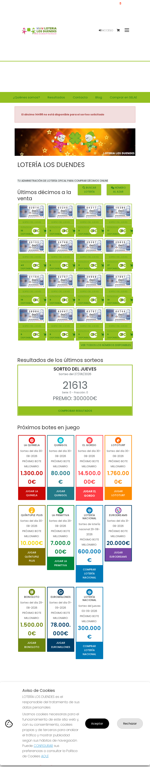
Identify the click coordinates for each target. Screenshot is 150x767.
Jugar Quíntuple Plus (32, 557)
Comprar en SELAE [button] (123, 97)
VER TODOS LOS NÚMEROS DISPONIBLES (106, 345)
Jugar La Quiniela (31, 493)
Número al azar (119, 189)
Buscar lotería (90, 189)
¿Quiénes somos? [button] (26, 97)
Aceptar (97, 723)
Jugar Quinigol (60, 493)
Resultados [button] (56, 97)
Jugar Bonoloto (31, 645)
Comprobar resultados (75, 411)
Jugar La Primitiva (60, 563)
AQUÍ (44, 756)
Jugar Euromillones (60, 645)
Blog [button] (98, 97)
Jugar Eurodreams (118, 554)
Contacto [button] (80, 97)
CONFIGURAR (43, 745)
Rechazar (130, 723)
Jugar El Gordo (89, 493)
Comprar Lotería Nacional (89, 574)
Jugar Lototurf (118, 493)
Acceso (107, 30)
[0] (120, 30)
